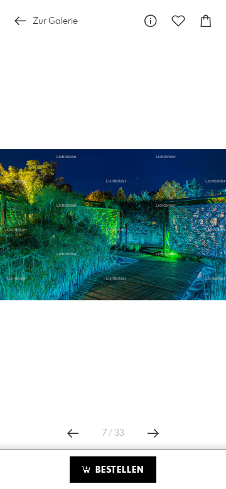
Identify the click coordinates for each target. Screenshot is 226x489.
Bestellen (118, 470)
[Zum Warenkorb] (205, 21)
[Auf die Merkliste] (178, 21)
